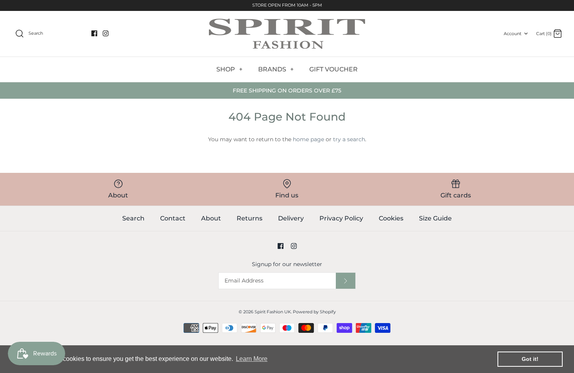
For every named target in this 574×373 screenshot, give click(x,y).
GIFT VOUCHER (333, 69)
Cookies (391, 218)
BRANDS (276, 69)
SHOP (229, 69)
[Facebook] (94, 33)
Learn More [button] (251, 358)
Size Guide (435, 218)
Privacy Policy (341, 218)
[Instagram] (106, 33)
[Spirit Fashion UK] (287, 34)
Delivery (291, 218)
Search (133, 218)
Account (512, 33)
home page (308, 139)
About (211, 218)
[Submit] (345, 281)
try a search (349, 139)
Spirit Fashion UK (273, 311)
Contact (172, 218)
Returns (249, 218)
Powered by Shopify (314, 311)
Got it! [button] (530, 359)
